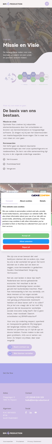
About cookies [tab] (26, 201)
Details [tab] (43, 201)
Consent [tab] (9, 201)
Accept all (26, 236)
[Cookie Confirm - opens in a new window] (40, 195)
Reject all (26, 247)
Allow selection (26, 241)
